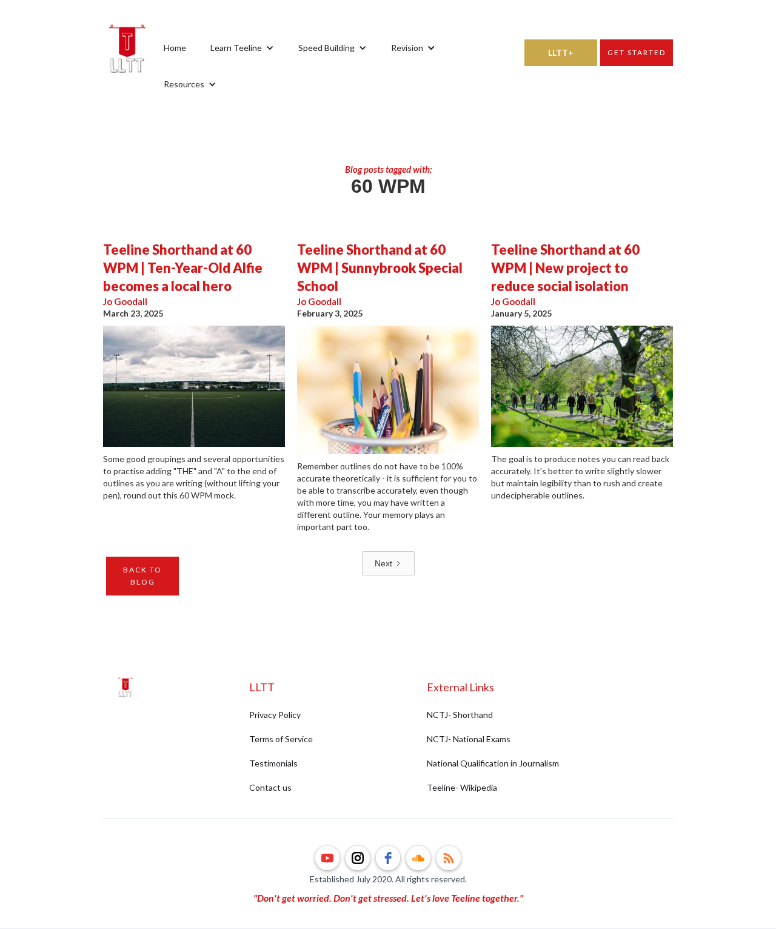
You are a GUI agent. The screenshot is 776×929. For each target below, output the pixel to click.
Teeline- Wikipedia (462, 787)
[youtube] (327, 858)
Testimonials (273, 763)
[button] (242, 48)
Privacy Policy (275, 714)
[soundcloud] (418, 858)
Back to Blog (142, 575)
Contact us (270, 787)
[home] (127, 66)
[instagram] (358, 858)
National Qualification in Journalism (493, 763)
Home (175, 47)
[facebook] (388, 858)
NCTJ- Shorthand (460, 714)
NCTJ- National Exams (468, 739)
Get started (636, 52)
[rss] (448, 858)
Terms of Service (281, 739)
